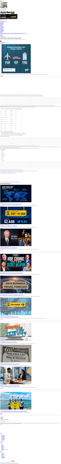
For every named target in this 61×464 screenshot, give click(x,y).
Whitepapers (3, 447)
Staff (5, 202)
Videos (2, 445)
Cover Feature (2, 0)
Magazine (2, 446)
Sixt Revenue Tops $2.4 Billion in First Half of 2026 (8, 225)
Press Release (23, 33)
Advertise (9, 33)
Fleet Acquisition (2, 23)
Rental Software (1, 31)
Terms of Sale (7, 463)
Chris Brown (6, 246)
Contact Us (13, 33)
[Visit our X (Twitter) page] (1, 418)
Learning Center (2, 26)
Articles (2, 444)
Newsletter (1, 33)
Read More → (1, 206)
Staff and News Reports (7, 293)
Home (0, 36)
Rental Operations (2, 29)
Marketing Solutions (20, 33)
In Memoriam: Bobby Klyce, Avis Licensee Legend (8, 247)
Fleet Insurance (1, 24)
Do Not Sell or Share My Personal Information (13, 463)
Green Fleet (1, 25)
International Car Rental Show (5, 449)
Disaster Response (2, 21)
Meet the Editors (6, 33)
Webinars (2, 448)
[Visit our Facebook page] (0, 418)
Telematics (1, 32)
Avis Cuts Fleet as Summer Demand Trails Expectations (9, 316)
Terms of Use (4, 463)
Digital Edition (4, 10)
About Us (11, 33)
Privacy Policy (1, 463)
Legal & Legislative (2, 27)
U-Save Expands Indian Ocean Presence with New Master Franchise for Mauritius (13, 411)
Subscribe (1, 10)
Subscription (3, 33)
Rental (4, 0)
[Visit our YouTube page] (2, 418)
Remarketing (6, 0)
